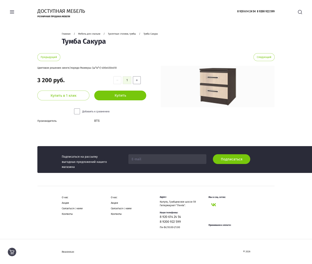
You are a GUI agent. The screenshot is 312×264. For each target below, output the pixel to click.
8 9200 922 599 (266, 11)
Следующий (264, 57)
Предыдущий (49, 57)
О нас (65, 197)
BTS (96, 120)
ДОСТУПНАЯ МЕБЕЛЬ (61, 11)
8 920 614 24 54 (246, 11)
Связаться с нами (72, 208)
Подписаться (231, 159)
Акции (65, 202)
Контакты (67, 213)
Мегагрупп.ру (68, 252)
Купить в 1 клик (63, 95)
